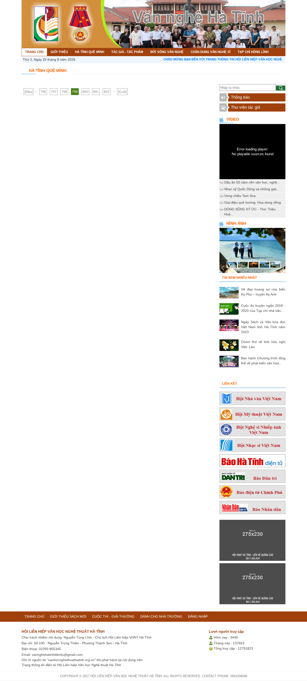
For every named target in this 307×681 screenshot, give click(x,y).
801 (96, 92)
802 (106, 92)
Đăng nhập (198, 616)
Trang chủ (34, 616)
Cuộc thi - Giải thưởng (113, 616)
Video (232, 119)
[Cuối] (122, 92)
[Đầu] (28, 92)
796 (43, 92)
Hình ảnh (236, 223)
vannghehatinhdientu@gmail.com (57, 655)
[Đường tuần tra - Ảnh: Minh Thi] (252, 252)
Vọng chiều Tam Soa (240, 196)
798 (64, 92)
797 (54, 92)
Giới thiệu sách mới (68, 616)
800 (85, 92)
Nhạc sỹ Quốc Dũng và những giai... (251, 189)
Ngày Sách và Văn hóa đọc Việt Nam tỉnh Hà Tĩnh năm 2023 (263, 327)
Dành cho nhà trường (161, 616)
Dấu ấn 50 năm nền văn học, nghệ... (252, 182)
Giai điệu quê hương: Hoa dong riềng (252, 202)
